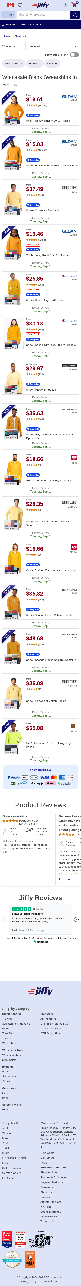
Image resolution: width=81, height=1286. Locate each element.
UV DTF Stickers (50, 1028)
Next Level (8, 1177)
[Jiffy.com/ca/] (40, 991)
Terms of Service (50, 1221)
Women (7, 1133)
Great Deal (33, 244)
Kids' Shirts (9, 1059)
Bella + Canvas (11, 1167)
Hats (5, 1092)
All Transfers (48, 1018)
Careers (45, 1196)
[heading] (40, 412)
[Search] (75, 15)
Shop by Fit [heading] (11, 1123)
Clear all (52, 63)
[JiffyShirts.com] (40, 5)
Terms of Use (49, 1281)
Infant (5, 1152)
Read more (65, 879)
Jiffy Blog (46, 1206)
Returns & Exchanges (53, 1177)
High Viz (7, 1109)
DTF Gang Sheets (51, 1033)
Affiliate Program (50, 1201)
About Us (46, 1192)
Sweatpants (9, 1076)
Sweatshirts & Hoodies (16, 1023)
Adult (5, 1128)
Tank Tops (8, 1033)
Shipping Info (48, 1172)
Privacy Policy (49, 1216)
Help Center (47, 1152)
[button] (8, 14)
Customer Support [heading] (54, 1123)
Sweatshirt (12, 63)
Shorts (6, 1081)
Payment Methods (51, 1182)
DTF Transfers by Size (54, 1023)
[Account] (66, 4)
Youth (5, 1143)
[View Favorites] (20, 5)
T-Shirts (7, 1018)
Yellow (33, 63)
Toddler (6, 1147)
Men (5, 1138)
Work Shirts (9, 1043)
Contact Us (47, 1157)
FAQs (43, 1162)
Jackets (7, 1038)
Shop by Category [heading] (16, 1009)
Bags (5, 1097)
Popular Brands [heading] (14, 1158)
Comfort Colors (11, 1172)
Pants (5, 1071)
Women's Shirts (12, 1054)
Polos (5, 1028)
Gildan (6, 1163)
